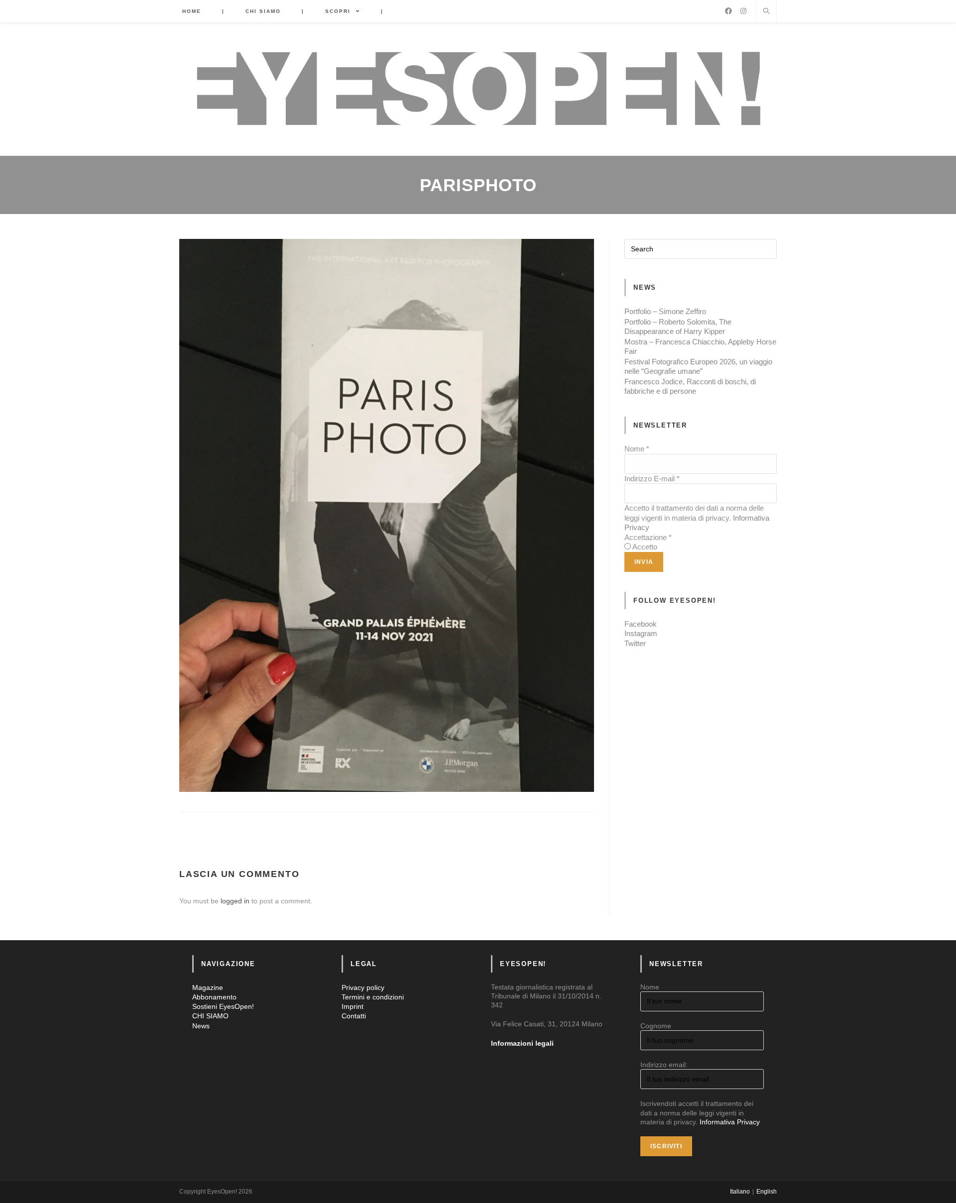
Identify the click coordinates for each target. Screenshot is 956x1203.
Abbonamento (214, 997)
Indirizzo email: (664, 1065)
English (766, 1191)
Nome (636, 448)
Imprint (352, 1006)
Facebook (640, 624)
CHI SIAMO (210, 1016)
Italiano (740, 1191)
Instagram (640, 633)
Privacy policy (363, 987)
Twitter (635, 643)
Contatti (354, 1016)
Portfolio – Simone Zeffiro (665, 311)
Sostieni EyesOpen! (223, 1006)
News (201, 1026)
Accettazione (648, 537)
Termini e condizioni (373, 997)
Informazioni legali (522, 1043)
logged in (235, 901)
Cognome (655, 1026)
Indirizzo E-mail (652, 478)
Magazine (207, 987)
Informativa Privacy (730, 1122)
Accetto (644, 547)
